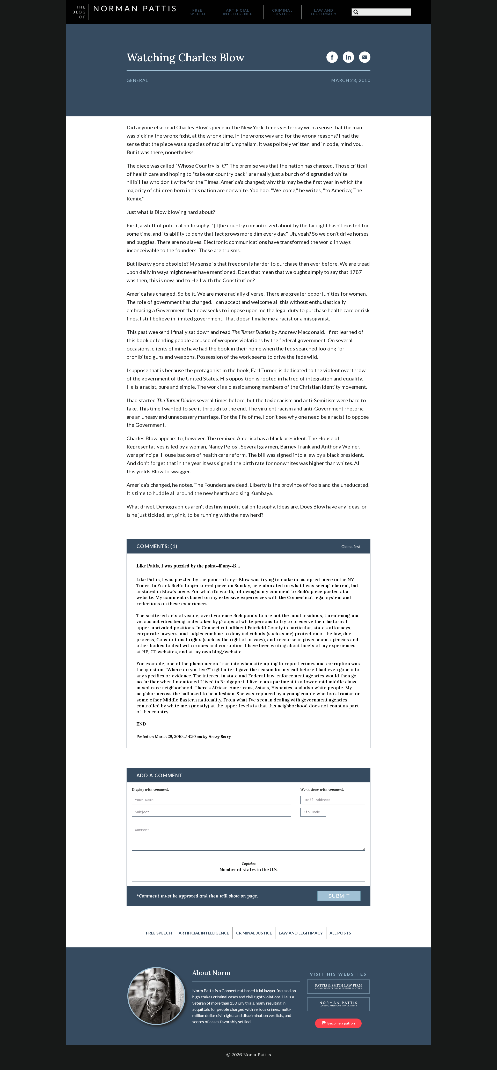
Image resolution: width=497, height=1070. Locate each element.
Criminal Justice (282, 12)
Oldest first (351, 546)
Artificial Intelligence (238, 12)
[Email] (364, 57)
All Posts (340, 932)
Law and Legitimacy (324, 12)
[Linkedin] (348, 57)
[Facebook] (332, 57)
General (137, 80)
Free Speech (197, 12)
